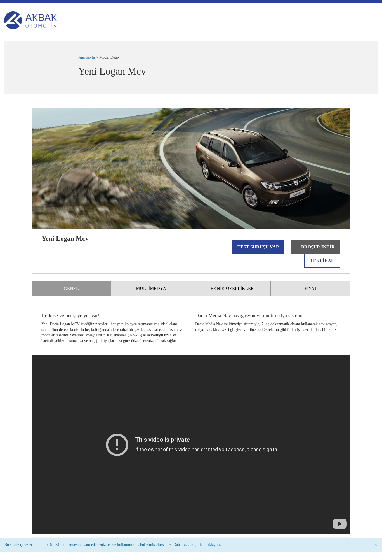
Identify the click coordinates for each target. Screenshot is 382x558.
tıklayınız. (215, 545)
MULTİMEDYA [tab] (151, 288)
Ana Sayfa (86, 57)
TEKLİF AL (322, 260)
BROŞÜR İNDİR (317, 247)
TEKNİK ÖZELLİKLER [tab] (231, 288)
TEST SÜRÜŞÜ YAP (258, 247)
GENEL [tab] (71, 288)
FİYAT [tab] (311, 288)
